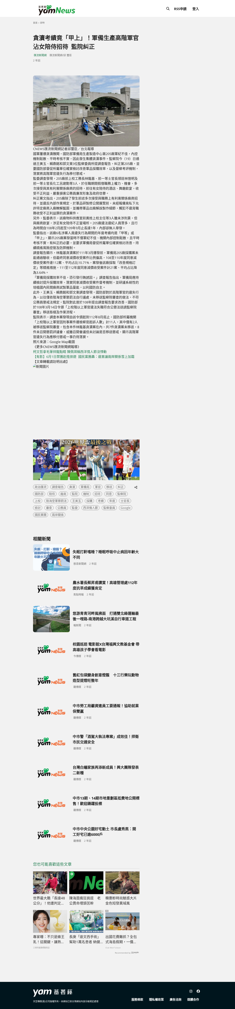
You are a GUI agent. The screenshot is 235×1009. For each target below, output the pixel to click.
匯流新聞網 (40, 55)
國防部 (39, 494)
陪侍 (52, 494)
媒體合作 (193, 999)
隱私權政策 (156, 999)
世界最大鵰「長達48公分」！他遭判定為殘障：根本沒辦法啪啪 (49, 901)
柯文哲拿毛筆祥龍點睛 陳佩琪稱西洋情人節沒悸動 (70, 351)
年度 (112, 501)
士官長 (125, 501)
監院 (75, 494)
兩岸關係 (58, 515)
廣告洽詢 (175, 999)
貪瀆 (72, 487)
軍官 (98, 487)
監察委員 (109, 508)
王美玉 (76, 501)
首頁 (35, 22)
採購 (89, 501)
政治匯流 (40, 487)
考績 (101, 501)
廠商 (63, 494)
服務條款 (137, 999)
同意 (109, 494)
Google (126, 508)
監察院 (121, 494)
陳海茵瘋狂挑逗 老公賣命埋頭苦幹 (85, 901)
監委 (75, 508)
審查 (49, 508)
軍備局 (85, 487)
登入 (195, 9)
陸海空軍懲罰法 (56, 501)
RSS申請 (180, 9)
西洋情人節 (90, 508)
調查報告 (58, 487)
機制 (86, 494)
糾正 (121, 487)
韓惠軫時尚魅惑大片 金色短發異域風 (121, 901)
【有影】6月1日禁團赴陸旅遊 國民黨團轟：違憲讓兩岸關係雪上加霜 (83, 356)
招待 (97, 494)
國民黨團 (40, 515)
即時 (42, 22)
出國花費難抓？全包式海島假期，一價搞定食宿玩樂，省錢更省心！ (121, 939)
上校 (38, 501)
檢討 (38, 508)
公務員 (61, 508)
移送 (109, 487)
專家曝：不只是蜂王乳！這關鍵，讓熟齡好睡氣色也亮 (48, 939)
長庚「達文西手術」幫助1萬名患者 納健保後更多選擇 (85, 939)
